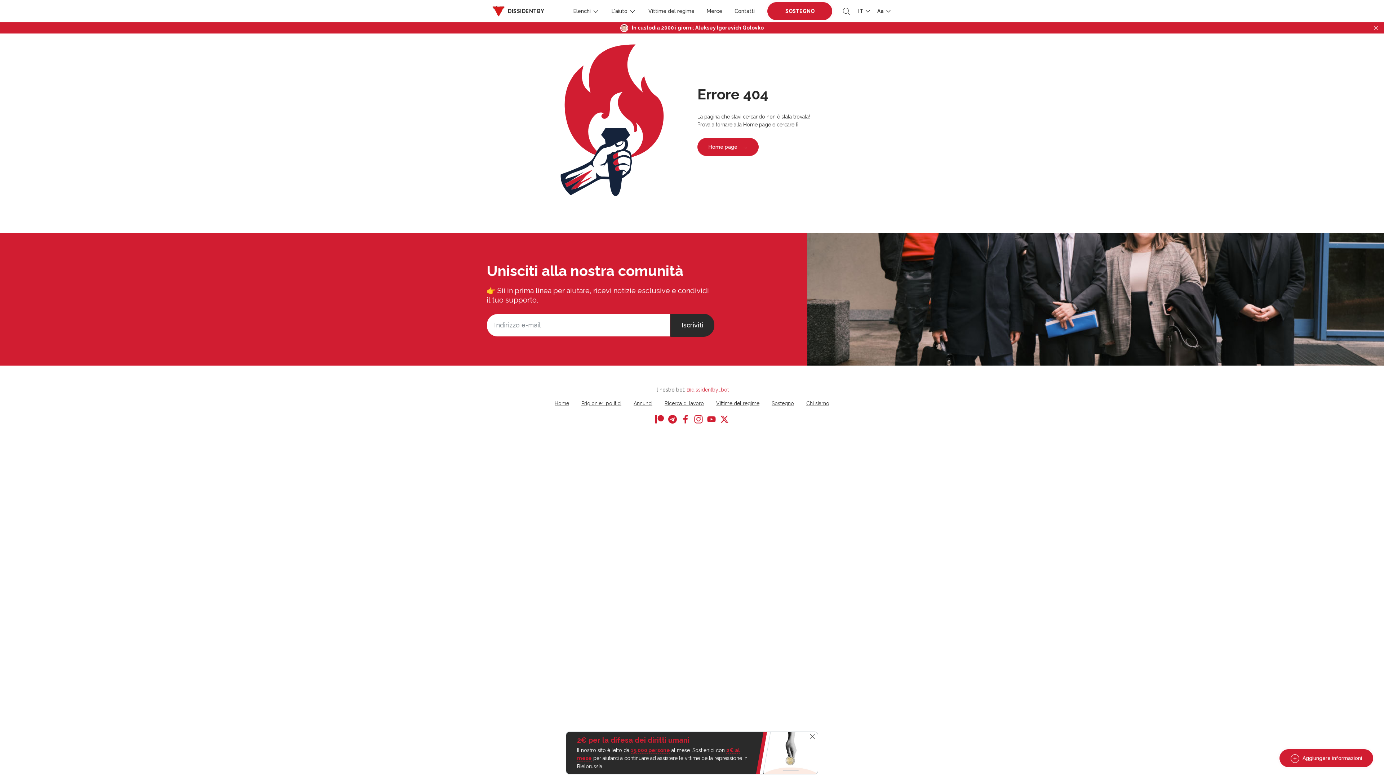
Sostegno (800, 11)
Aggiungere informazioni (1331, 758)
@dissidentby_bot (708, 390)
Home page (728, 147)
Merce (714, 11)
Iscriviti (692, 325)
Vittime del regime (671, 11)
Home (562, 403)
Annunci (643, 403)
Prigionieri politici (601, 403)
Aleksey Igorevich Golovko (729, 28)
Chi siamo (817, 403)
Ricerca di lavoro (684, 403)
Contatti (745, 11)
